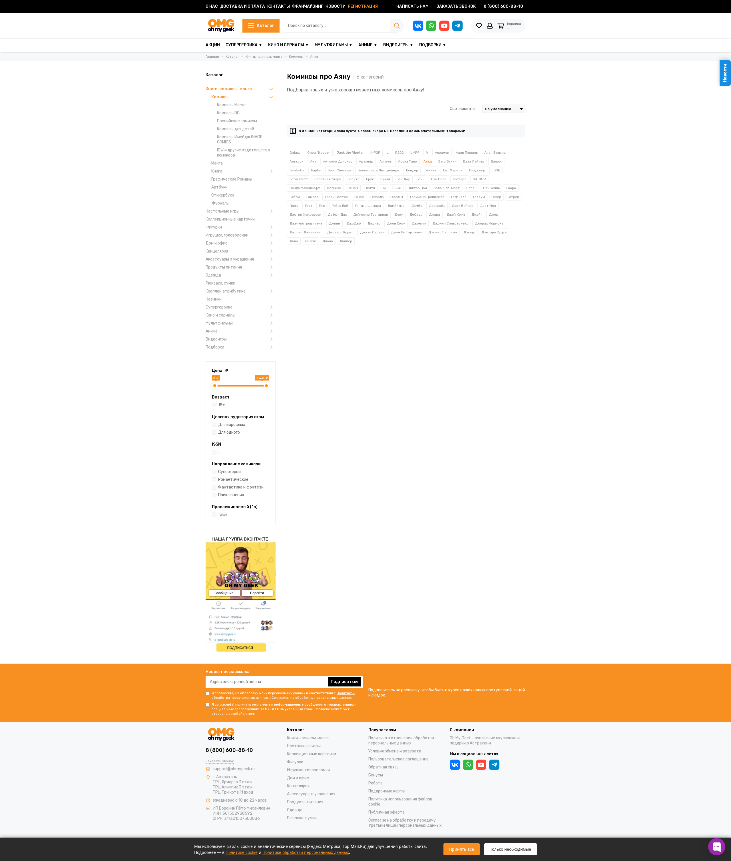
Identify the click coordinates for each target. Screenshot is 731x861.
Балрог (496, 161)
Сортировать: (463, 108)
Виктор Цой (417, 188)
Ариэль (385, 161)
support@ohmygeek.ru (234, 768)
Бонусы (375, 775)
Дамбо (416, 206)
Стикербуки (222, 195)
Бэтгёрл (459, 179)
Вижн (396, 188)
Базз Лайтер (473, 161)
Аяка (427, 161)
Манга (217, 163)
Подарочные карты (386, 791)
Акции (213, 45)
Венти (370, 188)
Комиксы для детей (235, 129)
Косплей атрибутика (226, 291)
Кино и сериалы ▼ (288, 45)
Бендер (412, 170)
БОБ (497, 170)
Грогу (294, 206)
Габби (295, 197)
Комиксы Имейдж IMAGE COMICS (239, 140)
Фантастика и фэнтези (241, 487)
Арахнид (366, 161)
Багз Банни (447, 161)
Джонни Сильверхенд (450, 223)
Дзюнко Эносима (442, 232)
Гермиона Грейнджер (427, 197)
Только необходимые (510, 849)
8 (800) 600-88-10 (503, 6)
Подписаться (344, 681)
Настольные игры (222, 211)
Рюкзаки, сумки (220, 283)
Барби (316, 170)
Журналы (220, 203)
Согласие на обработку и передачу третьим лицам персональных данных (405, 823)
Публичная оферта (386, 812)
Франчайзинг (307, 6)
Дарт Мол (488, 206)
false (223, 514)
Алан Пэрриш (467, 153)
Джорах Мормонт (489, 223)
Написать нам (412, 6)
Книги (216, 171)
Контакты (278, 6)
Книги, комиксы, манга (229, 89)
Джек (493, 215)
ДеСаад (415, 215)
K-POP (375, 153)
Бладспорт (478, 170)
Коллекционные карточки (230, 219)
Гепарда (377, 197)
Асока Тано (407, 161)
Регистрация (363, 6)
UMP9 (414, 153)
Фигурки (214, 227)
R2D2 (399, 153)
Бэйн (421, 179)
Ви (383, 188)
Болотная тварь (327, 179)
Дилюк (310, 241)
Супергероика (219, 307)
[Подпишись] (241, 593)
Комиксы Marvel (231, 105)
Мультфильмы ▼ (334, 45)
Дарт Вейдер (462, 206)
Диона (327, 241)
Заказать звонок (456, 6)
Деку (399, 215)
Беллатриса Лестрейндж (378, 170)
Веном (353, 188)
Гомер (496, 197)
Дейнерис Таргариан (370, 215)
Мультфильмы (219, 323)
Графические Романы (231, 179)
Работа (375, 783)
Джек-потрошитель (306, 223)
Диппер (346, 241)
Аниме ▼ (367, 45)
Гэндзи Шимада (368, 206)
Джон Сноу (396, 223)
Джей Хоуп (456, 215)
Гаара (511, 188)
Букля (385, 179)
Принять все (461, 849)
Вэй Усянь (491, 188)
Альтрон (297, 161)
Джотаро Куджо (340, 232)
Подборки (215, 347)
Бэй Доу (403, 179)
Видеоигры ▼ (398, 45)
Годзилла (459, 197)
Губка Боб (340, 206)
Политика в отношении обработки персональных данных (401, 741)
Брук (370, 179)
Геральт (396, 197)
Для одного (229, 432)
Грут (308, 206)
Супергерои (229, 471)
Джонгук (419, 223)
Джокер (373, 223)
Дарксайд (437, 206)
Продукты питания (224, 267)
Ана (313, 161)
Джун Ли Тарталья (406, 232)
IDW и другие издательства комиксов (243, 153)
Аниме (212, 331)
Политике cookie (242, 852)
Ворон (471, 188)
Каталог (265, 25)
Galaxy (295, 153)
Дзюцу (469, 232)
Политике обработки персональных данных (305, 852)
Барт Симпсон (339, 170)
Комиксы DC (228, 113)
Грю (322, 206)
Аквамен (442, 153)
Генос (359, 197)
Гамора (312, 197)
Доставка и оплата (242, 6)
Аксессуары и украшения (230, 259)
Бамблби (297, 170)
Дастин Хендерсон (305, 215)
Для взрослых (231, 424)
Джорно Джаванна (305, 232)
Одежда (213, 275)
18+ (221, 405)
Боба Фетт (299, 179)
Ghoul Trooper (318, 153)
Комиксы (220, 97)
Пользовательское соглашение (398, 759)
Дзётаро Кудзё (494, 232)
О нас (212, 6)
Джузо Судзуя (372, 232)
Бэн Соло (438, 179)
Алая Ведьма (495, 153)
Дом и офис (217, 243)
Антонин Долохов (337, 161)
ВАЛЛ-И (479, 179)
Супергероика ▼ (244, 45)
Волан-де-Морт (446, 188)
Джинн (334, 223)
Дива (294, 241)
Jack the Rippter (350, 153)
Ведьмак (334, 188)
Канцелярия (217, 251)
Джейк (476, 215)
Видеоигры (216, 339)
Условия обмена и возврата (394, 751)
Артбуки (219, 187)
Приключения (231, 494)
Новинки (214, 299)
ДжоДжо (354, 223)
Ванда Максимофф (305, 188)
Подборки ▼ (432, 45)
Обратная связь (383, 767)
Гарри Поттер (336, 197)
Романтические (233, 479)
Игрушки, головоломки (227, 235)
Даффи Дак (337, 215)
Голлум (479, 197)
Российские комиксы (237, 121)
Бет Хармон (453, 170)
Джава (434, 215)
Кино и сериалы (220, 315)
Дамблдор (396, 206)
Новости (336, 6)
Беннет (431, 170)
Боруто (354, 179)
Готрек (513, 197)
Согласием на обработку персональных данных (312, 698)
